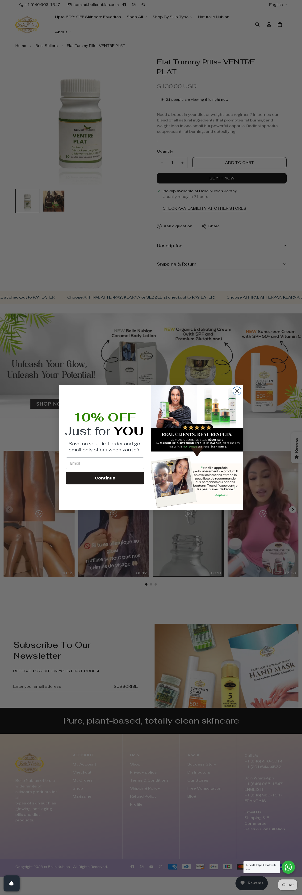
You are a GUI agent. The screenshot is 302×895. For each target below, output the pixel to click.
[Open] (12, 883)
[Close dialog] (237, 391)
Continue (105, 478)
